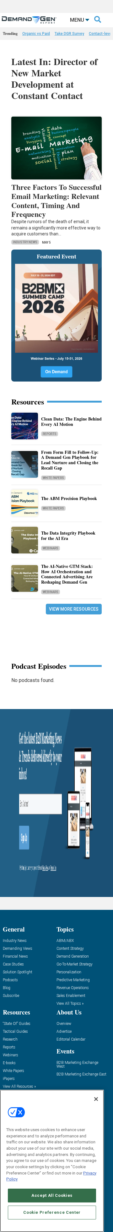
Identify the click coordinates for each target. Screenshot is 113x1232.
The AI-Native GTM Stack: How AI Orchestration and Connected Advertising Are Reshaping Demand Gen (67, 574)
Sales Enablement (70, 996)
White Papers (53, 478)
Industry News (25, 242)
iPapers (9, 1079)
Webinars (50, 548)
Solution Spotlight (17, 972)
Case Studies (13, 964)
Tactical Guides (15, 1032)
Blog (6, 988)
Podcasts (10, 980)
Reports (49, 434)
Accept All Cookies (52, 1195)
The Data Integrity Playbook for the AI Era (68, 536)
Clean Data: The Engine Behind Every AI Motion (71, 421)
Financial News (15, 956)
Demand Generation (72, 956)
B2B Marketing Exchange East (81, 1074)
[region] (52, 1161)
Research (10, 1039)
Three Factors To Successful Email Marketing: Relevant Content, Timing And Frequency (56, 200)
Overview (63, 1024)
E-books (9, 1063)
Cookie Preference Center (52, 1212)
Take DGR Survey (69, 33)
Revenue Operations (72, 988)
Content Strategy (70, 949)
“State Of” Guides (16, 1024)
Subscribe (11, 996)
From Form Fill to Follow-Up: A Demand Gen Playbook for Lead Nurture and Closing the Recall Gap (70, 460)
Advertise (64, 1032)
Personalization (68, 972)
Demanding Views (17, 949)
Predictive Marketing (73, 980)
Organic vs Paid (36, 33)
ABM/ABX (65, 941)
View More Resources (74, 609)
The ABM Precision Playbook (69, 498)
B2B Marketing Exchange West (77, 1065)
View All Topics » (69, 1004)
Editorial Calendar (70, 1039)
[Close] (96, 1099)
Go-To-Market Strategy (74, 964)
